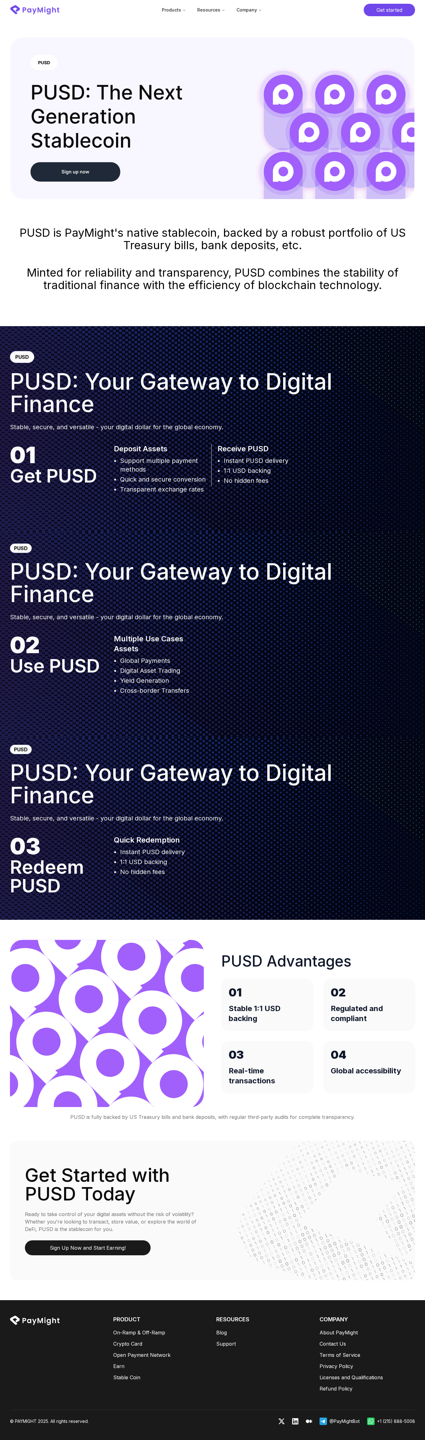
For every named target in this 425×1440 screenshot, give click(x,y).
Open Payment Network (141, 1355)
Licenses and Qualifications (351, 1377)
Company (246, 9)
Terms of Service (340, 1355)
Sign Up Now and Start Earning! (88, 1248)
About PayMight (339, 1332)
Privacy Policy (336, 1366)
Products (171, 9)
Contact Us (333, 1344)
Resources (208, 9)
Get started (389, 10)
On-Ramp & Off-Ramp (139, 1332)
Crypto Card (127, 1344)
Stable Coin (126, 1377)
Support (226, 1344)
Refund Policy (336, 1388)
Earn (118, 1366)
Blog (221, 1332)
